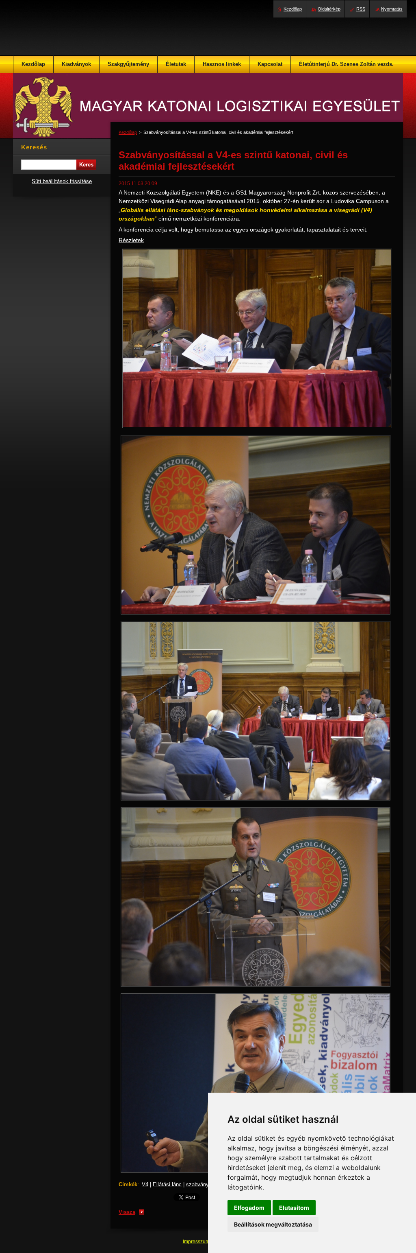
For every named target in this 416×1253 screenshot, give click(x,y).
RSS (360, 9)
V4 (145, 1184)
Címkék (128, 1184)
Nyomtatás (392, 9)
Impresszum (197, 1241)
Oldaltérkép (329, 9)
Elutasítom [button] (294, 1207)
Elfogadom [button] (249, 1207)
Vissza (127, 1212)
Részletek (131, 240)
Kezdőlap (128, 132)
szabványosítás (204, 1184)
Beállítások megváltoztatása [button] (273, 1224)
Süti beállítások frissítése (62, 181)
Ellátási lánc (167, 1184)
